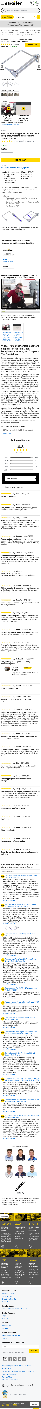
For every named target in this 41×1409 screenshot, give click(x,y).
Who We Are (6, 1325)
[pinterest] (15, 1359)
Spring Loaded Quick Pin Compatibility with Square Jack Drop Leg (20, 1054)
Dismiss (34, 1404)
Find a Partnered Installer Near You (14, 1309)
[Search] (4, 10)
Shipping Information (9, 1299)
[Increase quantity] (11, 154)
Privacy (4, 1352)
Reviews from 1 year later (14, 487)
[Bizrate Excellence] (5, 1394)
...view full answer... (11, 899)
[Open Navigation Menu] (2, 2)
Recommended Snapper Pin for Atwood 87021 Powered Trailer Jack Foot (22, 1003)
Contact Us (6, 1302)
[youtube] (24, 1359)
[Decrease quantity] (2, 154)
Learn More (7, 434)
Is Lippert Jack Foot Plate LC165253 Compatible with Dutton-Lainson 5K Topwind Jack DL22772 (22, 1079)
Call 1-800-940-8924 (9, 1405)
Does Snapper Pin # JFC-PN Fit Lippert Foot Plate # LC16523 (21, 989)
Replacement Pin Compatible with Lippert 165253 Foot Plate (20, 1019)
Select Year (20, 17)
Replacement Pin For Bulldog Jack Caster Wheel (20, 935)
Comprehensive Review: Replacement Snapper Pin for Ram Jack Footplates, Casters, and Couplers (18, 336)
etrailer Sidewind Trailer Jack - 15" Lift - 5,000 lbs (8, 260)
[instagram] (19, 1359)
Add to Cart (32, 45)
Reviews (18, 141)
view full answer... (9, 924)
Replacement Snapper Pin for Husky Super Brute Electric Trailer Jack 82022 (20, 905)
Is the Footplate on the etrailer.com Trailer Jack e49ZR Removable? (22, 1116)
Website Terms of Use (10, 1380)
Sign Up (5, 1319)
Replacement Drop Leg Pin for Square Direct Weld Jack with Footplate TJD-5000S (21, 1032)
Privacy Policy (7, 1368)
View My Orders (8, 1293)
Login (4, 1316)
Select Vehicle (7, 17)
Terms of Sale (7, 1377)
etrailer (3, 130)
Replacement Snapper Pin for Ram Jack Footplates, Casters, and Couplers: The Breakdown (6, 336)
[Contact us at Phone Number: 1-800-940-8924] (31, 5)
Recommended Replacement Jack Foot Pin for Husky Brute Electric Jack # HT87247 (22, 1100)
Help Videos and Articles (11, 1335)
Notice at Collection (9, 1374)
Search (4, 1338)
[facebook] (10, 1359)
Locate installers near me (10, 124)
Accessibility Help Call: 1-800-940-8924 (16, 1365)
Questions (29, 141)
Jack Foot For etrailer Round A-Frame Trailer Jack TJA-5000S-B (21, 876)
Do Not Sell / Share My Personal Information (18, 1371)
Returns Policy (7, 1296)
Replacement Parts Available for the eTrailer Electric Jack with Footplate (21, 960)
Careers (5, 1328)
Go (38, 17)
